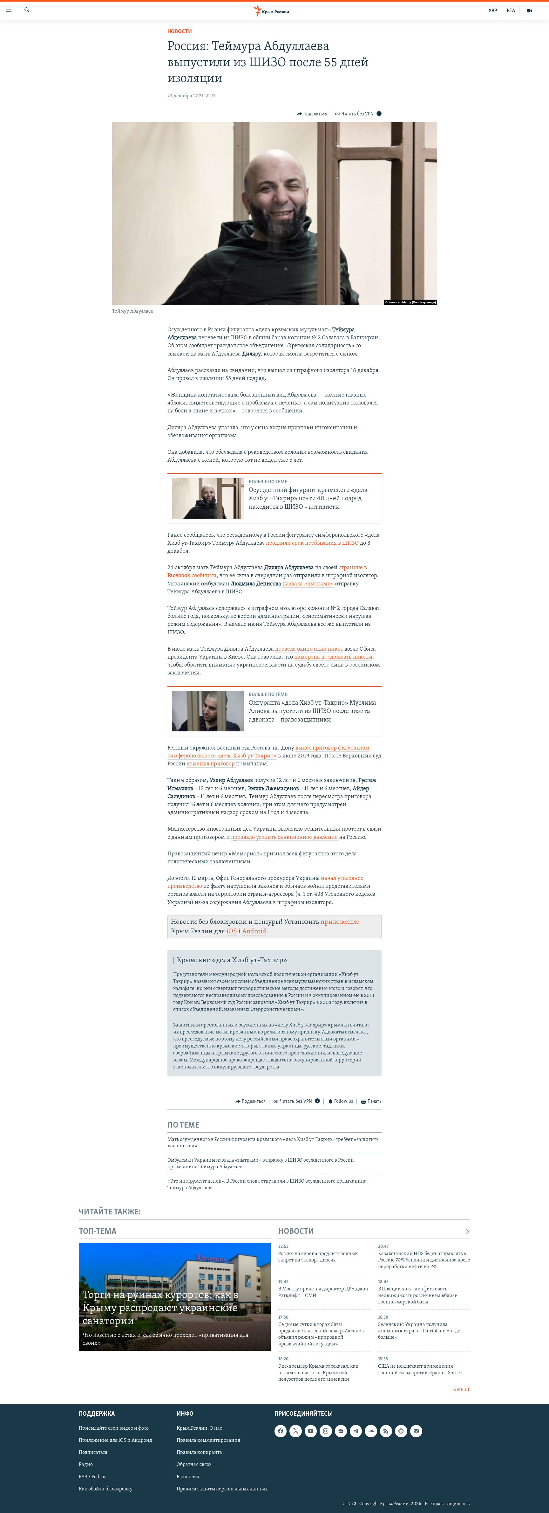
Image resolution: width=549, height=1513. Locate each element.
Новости (179, 32)
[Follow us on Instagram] (326, 1431)
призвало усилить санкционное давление (284, 837)
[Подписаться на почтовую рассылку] (416, 1431)
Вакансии (188, 1477)
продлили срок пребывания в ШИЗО (312, 543)
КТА (511, 10)
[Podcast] (401, 1431)
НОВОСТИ (296, 1231)
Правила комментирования (208, 1440)
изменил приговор (211, 764)
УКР (493, 10)
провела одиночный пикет (309, 649)
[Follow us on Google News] (341, 1431)
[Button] (312, 114)
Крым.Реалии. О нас (199, 1428)
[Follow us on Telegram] (356, 1431)
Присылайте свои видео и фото (114, 1428)
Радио (86, 1465)
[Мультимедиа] (529, 10)
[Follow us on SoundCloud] (371, 1431)
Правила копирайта (199, 1452)
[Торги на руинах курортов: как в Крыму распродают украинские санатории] (175, 1297)
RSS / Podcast (93, 1477)
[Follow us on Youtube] (311, 1431)
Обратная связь (194, 1465)
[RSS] (386, 1431)
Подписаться (93, 1452)
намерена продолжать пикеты (333, 657)
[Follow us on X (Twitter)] (295, 1431)
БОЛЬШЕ (461, 1389)
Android (254, 931)
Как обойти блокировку (105, 1489)
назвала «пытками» (308, 584)
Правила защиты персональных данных (222, 1489)
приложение (340, 922)
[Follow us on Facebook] (280, 1431)
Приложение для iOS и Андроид (115, 1440)
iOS (232, 931)
